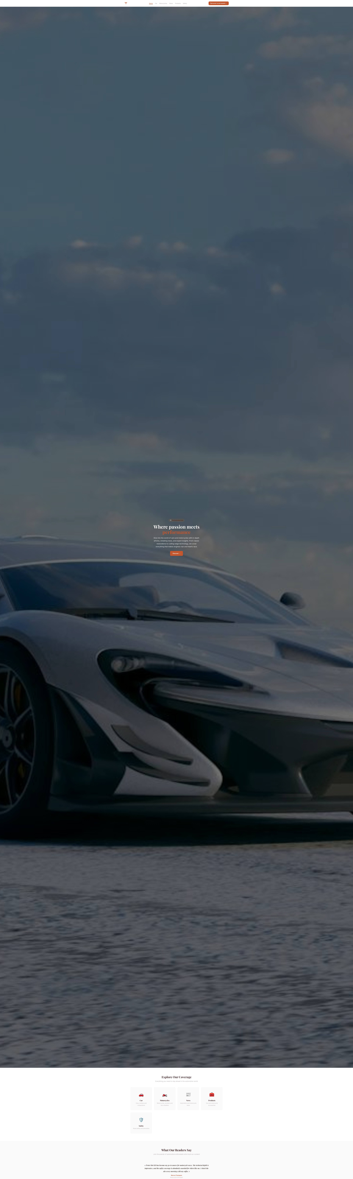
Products (178, 3)
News (171, 3)
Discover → (176, 553)
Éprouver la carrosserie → (218, 3)
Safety (185, 3)
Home (151, 3)
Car (156, 3)
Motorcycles (163, 3)
